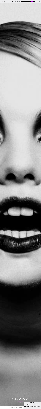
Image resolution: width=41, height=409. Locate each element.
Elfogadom (27, 406)
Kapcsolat (18, 1)
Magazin (13, 1)
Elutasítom (31, 406)
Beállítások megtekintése (37, 406)
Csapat (15, 1)
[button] (39, 402)
